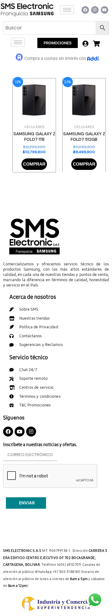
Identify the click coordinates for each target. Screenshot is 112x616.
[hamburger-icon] (67, 9)
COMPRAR (34, 164)
